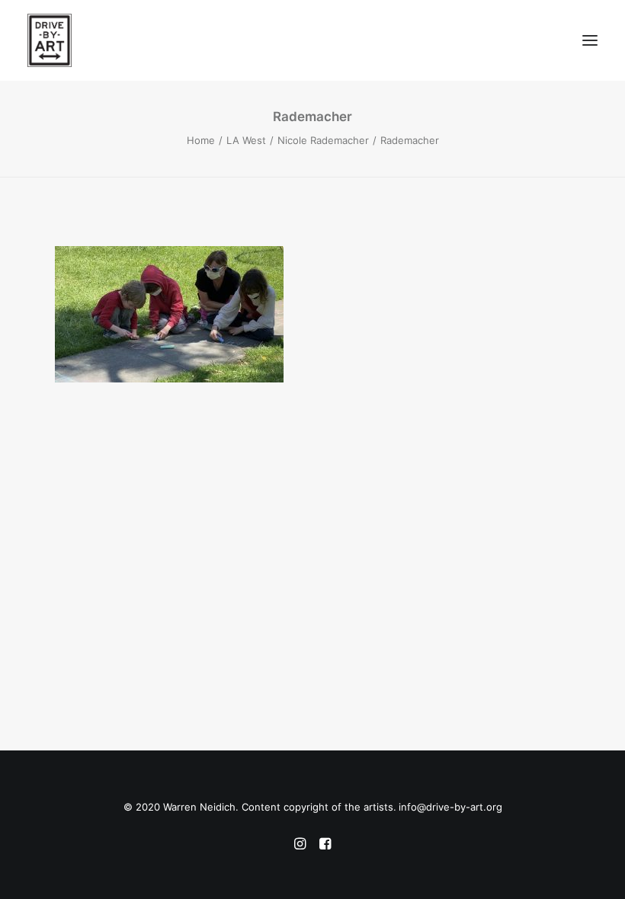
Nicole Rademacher (323, 140)
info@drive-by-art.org (450, 807)
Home (201, 140)
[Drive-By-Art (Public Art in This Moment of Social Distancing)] (169, 40)
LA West (246, 140)
